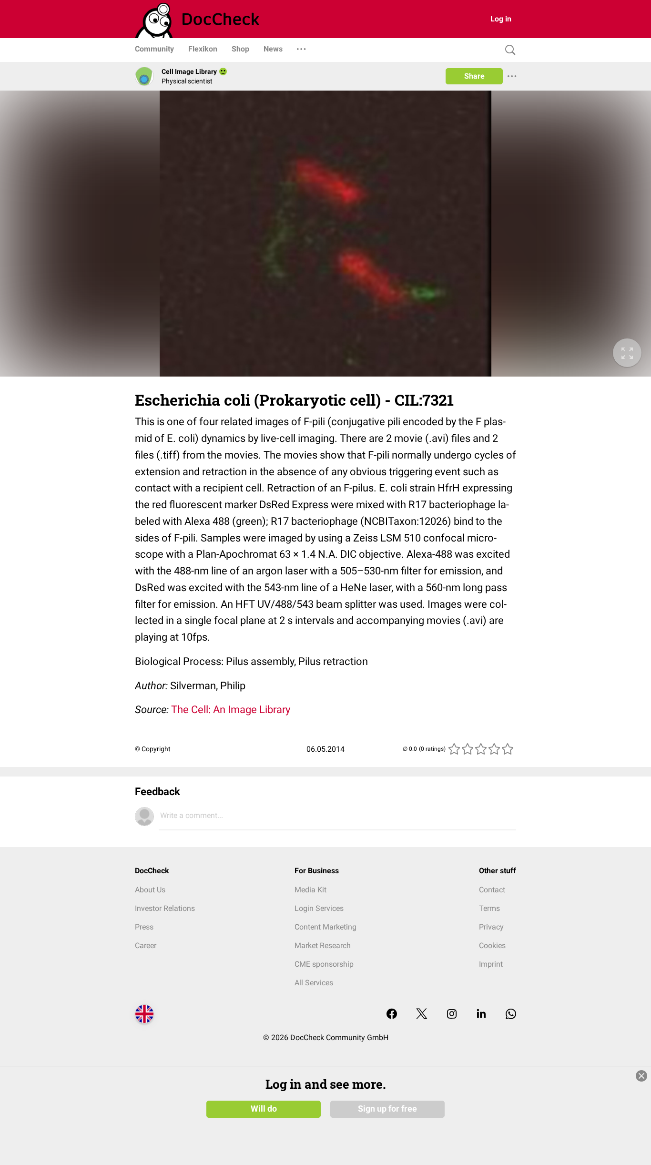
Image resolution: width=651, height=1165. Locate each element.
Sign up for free (387, 1109)
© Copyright (153, 749)
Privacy (491, 926)
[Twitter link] (421, 1014)
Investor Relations (165, 908)
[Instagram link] (452, 1014)
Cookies (492, 945)
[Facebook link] (392, 1014)
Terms (489, 908)
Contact (492, 889)
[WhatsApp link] (511, 1014)
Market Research (323, 945)
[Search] (508, 50)
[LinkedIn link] (481, 1014)
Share (474, 76)
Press (144, 926)
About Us (150, 889)
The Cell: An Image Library (230, 709)
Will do (264, 1109)
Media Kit (310, 889)
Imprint (491, 964)
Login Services (319, 908)
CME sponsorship (324, 964)
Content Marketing (325, 926)
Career (145, 945)
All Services (314, 982)
